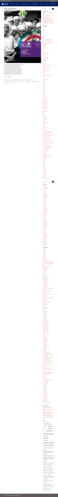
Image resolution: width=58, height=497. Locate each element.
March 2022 (44, 204)
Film (43, 300)
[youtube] (52, 1)
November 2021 (45, 208)
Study (44, 377)
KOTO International (14, 81)
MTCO (44, 466)
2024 (43, 38)
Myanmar (44, 114)
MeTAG (45, 460)
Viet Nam (44, 171)
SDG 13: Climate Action (46, 137)
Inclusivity (44, 88)
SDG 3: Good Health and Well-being (48, 146)
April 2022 (44, 203)
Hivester (44, 84)
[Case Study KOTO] (22, 36)
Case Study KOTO (10, 9)
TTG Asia (44, 167)
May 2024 (44, 185)
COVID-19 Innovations (46, 68)
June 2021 (44, 215)
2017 (43, 28)
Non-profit (44, 116)
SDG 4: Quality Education (46, 147)
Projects (44, 124)
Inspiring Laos (45, 91)
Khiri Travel (45, 449)
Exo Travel (45, 440)
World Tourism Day (45, 178)
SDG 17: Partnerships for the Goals (48, 143)
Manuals (44, 96)
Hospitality (44, 308)
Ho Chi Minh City (7, 81)
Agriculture (44, 47)
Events (44, 296)
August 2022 (45, 197)
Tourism (44, 162)
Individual (44, 312)
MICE (43, 332)
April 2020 (44, 231)
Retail (43, 128)
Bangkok (50, 426)
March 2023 (44, 193)
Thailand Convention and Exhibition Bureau (49, 472)
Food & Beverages (45, 79)
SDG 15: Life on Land (46, 140)
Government (44, 304)
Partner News (45, 119)
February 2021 (45, 220)
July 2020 (44, 227)
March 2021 (44, 219)
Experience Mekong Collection (47, 75)
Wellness (44, 175)
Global (44, 80)
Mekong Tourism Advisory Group (49, 455)
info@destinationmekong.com (6, 0)
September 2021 (45, 211)
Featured (44, 76)
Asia (43, 51)
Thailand (44, 159)
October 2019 (45, 235)
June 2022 (44, 200)
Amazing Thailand (45, 422)
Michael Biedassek (45, 111)
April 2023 (44, 192)
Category (44, 60)
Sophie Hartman (45, 150)
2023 (43, 36)
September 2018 (45, 243)
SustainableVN (45, 157)
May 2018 (44, 244)
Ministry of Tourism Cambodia (47, 464)
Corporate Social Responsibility (47, 288)
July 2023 (44, 189)
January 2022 (45, 207)
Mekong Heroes (45, 100)
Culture (44, 292)
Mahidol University (27, 81)
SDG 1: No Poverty (45, 130)
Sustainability (45, 154)
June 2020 (44, 228)
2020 (43, 32)
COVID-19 (49, 431)
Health (44, 83)
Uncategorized (45, 169)
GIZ (48, 447)
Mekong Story (45, 107)
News (43, 115)
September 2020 (45, 224)
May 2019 (44, 239)
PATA (52, 466)
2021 (43, 34)
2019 (43, 31)
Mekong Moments (45, 103)
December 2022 (45, 195)
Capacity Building (45, 280)
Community (44, 63)
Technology (44, 158)
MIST (43, 112)
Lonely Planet (21, 81)
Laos (43, 316)
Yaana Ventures (49, 490)
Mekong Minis (45, 324)
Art (43, 49)
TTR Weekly (45, 482)
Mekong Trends (45, 108)
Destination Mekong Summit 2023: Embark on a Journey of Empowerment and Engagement (48, 18)
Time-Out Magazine (35, 81)
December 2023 (45, 187)
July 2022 (44, 199)
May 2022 (44, 201)
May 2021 (44, 216)
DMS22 (44, 72)
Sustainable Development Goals (47, 155)
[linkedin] (54, 1)
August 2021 (45, 212)
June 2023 (44, 191)
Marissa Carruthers (45, 320)
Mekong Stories (45, 328)
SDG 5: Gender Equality (46, 373)
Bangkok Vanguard (45, 276)
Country (44, 67)
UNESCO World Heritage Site (47, 484)
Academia (44, 45)
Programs (44, 123)
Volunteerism (45, 174)
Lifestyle (44, 95)
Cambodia (44, 56)
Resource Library (45, 127)
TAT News (45, 470)
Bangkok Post (45, 428)
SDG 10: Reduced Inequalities (47, 131)
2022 (43, 35)
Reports (44, 126)
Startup (44, 151)
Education (45, 438)
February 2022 (45, 205)
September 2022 (45, 196)
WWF (44, 490)
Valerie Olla (44, 170)
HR (43, 87)
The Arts (44, 161)
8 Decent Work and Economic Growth (48, 42)
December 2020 (45, 223)
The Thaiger (45, 474)
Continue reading (8, 76)
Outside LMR (45, 118)
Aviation (44, 52)
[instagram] (56, 1)
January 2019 (45, 240)
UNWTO (45, 488)
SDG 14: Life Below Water (46, 138)
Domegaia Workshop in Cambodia (48, 417)
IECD (51, 447)
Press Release (45, 122)
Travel (44, 166)
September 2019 (45, 236)
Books (44, 55)
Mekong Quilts (45, 104)
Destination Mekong (46, 71)
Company (44, 64)
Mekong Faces (45, 99)
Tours (43, 163)
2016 (43, 27)
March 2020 (44, 232)
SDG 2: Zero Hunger (46, 368)
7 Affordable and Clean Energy (47, 40)
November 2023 (45, 188)
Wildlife (44, 177)
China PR (44, 284)
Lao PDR (44, 92)
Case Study (44, 59)
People (44, 120)
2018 (43, 30)
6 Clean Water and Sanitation (47, 39)
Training (44, 165)
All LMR (44, 48)
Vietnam (6, 83)
